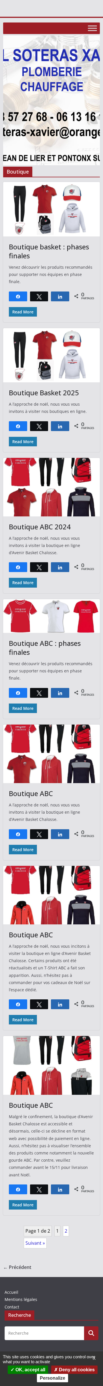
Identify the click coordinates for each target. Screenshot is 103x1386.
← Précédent (17, 1267)
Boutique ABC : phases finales (45, 647)
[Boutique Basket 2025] (51, 355)
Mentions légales (21, 1299)
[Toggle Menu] (92, 28)
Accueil (11, 1292)
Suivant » (35, 1243)
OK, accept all (29, 1369)
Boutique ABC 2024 (40, 526)
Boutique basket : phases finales (49, 251)
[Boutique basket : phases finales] (51, 209)
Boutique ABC (31, 793)
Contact (12, 1307)
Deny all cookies (76, 1369)
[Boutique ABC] (51, 754)
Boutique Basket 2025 (44, 392)
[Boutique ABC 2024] (51, 487)
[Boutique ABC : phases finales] (51, 616)
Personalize (52, 1378)
